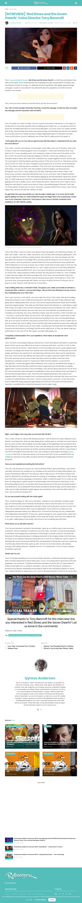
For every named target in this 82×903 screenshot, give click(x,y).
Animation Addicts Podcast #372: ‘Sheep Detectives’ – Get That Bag (39, 854)
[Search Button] (76, 3)
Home (6, 9)
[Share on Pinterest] (64, 68)
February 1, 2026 (11, 774)
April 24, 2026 (48, 746)
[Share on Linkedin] (68, 68)
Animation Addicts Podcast (15, 726)
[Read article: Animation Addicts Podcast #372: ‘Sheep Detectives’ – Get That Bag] (9, 856)
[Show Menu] (6, 3)
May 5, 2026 (10, 746)
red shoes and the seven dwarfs (19, 635)
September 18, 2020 (31, 23)
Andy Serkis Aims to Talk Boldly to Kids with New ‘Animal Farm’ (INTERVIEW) (59, 743)
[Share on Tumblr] (75, 68)
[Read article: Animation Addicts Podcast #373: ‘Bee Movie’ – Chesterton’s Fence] (9, 849)
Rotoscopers (12, 883)
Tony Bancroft (36, 635)
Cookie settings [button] (40, 900)
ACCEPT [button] (52, 900)
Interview (50, 23)
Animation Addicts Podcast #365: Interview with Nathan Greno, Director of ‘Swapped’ (21, 742)
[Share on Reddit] (71, 68)
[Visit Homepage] (41, 3)
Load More (41, 782)
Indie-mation (13, 9)
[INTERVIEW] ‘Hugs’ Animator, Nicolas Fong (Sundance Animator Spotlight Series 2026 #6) (22, 770)
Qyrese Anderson (16, 23)
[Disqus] (41, 812)
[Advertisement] (41, 97)
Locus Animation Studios (18, 80)
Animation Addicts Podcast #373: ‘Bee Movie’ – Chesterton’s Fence (38, 847)
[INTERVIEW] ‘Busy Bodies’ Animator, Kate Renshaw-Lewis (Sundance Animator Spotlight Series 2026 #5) (59, 770)
